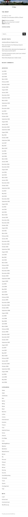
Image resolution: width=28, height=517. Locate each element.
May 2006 (4, 379)
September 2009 (6, 278)
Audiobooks (4, 395)
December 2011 (5, 220)
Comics (3, 417)
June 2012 (4, 209)
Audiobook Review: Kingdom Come (10, 42)
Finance (4, 425)
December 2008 (6, 302)
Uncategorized (5, 486)
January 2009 (5, 299)
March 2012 (4, 214)
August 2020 (5, 132)
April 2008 (4, 323)
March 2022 (4, 113)
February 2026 (5, 81)
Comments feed (6, 502)
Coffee (3, 414)
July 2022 (4, 111)
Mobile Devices (5, 451)
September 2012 (6, 201)
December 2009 (6, 270)
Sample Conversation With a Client (12, 17)
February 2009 (5, 297)
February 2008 (5, 329)
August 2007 (5, 345)
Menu (14, 7)
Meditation (4, 448)
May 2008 (4, 321)
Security (4, 472)
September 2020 (6, 129)
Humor (3, 433)
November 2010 (5, 244)
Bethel (3, 401)
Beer (3, 398)
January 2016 (5, 161)
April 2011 (4, 230)
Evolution (4, 422)
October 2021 (5, 116)
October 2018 (5, 137)
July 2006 (4, 374)
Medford (4, 446)
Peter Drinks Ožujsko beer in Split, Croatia (11, 57)
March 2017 (4, 148)
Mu (2, 456)
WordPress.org (5, 504)
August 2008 (5, 313)
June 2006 (4, 377)
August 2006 (5, 371)
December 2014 (5, 164)
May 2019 (4, 135)
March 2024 (5, 100)
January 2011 (5, 238)
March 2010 (4, 262)
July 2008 (4, 315)
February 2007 (5, 358)
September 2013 (6, 188)
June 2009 (4, 286)
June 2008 (4, 318)
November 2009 (6, 273)
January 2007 (5, 361)
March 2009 (5, 294)
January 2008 (5, 331)
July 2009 (4, 284)
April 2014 (4, 175)
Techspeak (4, 478)
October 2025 (5, 87)
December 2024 (6, 95)
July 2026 (4, 71)
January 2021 (5, 124)
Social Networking (6, 475)
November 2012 (5, 198)
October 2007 (5, 339)
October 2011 (5, 225)
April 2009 (4, 292)
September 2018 (6, 140)
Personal (4, 459)
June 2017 (4, 143)
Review (3, 467)
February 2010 (5, 265)
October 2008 (5, 307)
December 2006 (6, 363)
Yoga (3, 488)
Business (4, 411)
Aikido (3, 390)
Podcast (4, 462)
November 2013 (5, 182)
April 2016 (4, 156)
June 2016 (4, 153)
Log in (3, 496)
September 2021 (6, 119)
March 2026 (5, 79)
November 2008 (6, 305)
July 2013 (4, 190)
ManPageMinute (6, 443)
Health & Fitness (6, 430)
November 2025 (6, 84)
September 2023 (6, 103)
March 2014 (4, 177)
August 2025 (5, 89)
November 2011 (5, 222)
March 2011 (4, 233)
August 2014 (5, 169)
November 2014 (5, 167)
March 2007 (5, 355)
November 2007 (6, 337)
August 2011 (5, 228)
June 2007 (4, 350)
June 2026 (4, 74)
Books (3, 406)
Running (4, 470)
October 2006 (5, 366)
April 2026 (4, 76)
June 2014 (4, 172)
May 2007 (4, 353)
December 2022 (5, 108)
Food (3, 427)
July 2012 (4, 206)
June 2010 (4, 254)
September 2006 (6, 369)
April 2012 (4, 212)
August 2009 (5, 281)
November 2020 (6, 127)
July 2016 (4, 151)
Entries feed (5, 499)
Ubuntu (3, 483)
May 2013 (4, 193)
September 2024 (6, 97)
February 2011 (5, 236)
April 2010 (4, 260)
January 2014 (5, 180)
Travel (3, 480)
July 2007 (4, 347)
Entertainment (5, 419)
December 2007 (6, 334)
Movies (3, 454)
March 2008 (5, 326)
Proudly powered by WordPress (8, 513)
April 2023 (4, 105)
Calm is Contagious (12, 2)
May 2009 (4, 289)
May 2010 (4, 257)
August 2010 (5, 252)
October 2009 (5, 276)
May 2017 (4, 145)
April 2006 (4, 382)
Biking (3, 403)
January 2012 (5, 217)
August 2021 (5, 121)
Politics (3, 464)
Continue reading (6, 26)
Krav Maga (4, 438)
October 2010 (5, 246)
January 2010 (5, 268)
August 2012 (5, 204)
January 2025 (5, 92)
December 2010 (5, 241)
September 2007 (6, 342)
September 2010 (6, 249)
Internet (4, 435)
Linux (3, 441)
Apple (3, 393)
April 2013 (4, 196)
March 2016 (4, 159)
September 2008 (6, 310)
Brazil (3, 409)
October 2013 (5, 185)
